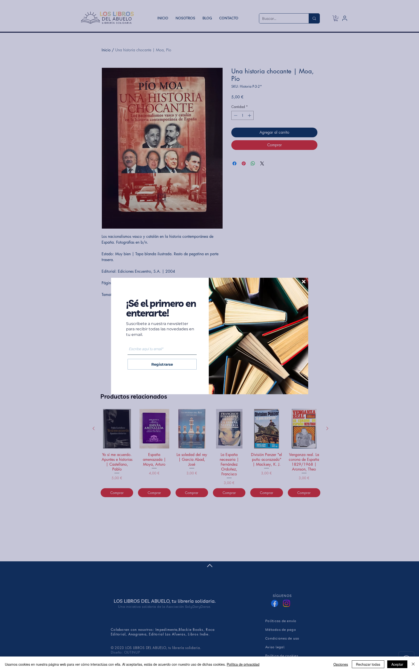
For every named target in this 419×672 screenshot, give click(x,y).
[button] (304, 282)
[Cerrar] (413, 664)
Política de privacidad (243, 664)
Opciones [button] (340, 664)
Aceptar (397, 664)
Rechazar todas (368, 664)
